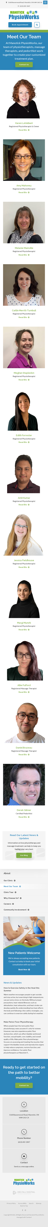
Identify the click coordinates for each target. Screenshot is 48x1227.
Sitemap (38, 1203)
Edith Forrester (24, 435)
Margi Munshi (24, 623)
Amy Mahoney (24, 185)
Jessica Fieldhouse (24, 560)
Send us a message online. (24, 1166)
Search (37, 24)
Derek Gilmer (24, 810)
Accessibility (22, 1203)
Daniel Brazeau (24, 747)
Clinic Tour (9, 892)
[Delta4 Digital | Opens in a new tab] (24, 1194)
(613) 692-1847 (25, 6)
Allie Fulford (24, 685)
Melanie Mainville (24, 248)
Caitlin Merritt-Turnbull (24, 310)
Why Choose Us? (11, 898)
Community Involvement (15, 910)
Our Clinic (8, 881)
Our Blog (24, 855)
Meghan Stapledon (24, 373)
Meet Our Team (11, 886)
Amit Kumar (24, 498)
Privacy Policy (11, 1203)
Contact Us (24, 64)
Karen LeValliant (24, 123)
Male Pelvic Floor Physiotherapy (18, 1022)
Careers (7, 904)
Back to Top (24, 1206)
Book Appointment (20, 25)
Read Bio (23, 130)
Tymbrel (29, 1217)
